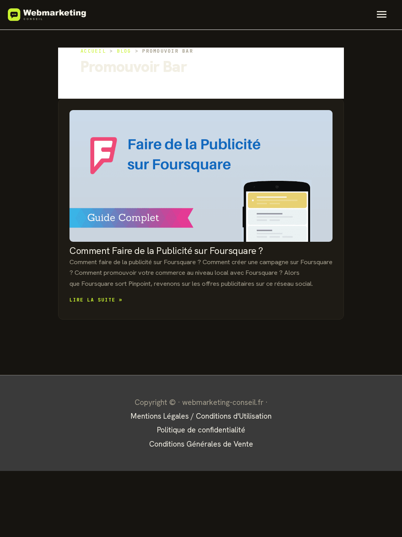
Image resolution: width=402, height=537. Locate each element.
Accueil (93, 51)
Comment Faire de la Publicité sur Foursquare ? (166, 251)
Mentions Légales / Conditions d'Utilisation (201, 416)
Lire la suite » (95, 300)
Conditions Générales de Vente (201, 444)
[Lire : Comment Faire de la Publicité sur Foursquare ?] (201, 176)
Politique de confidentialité (201, 430)
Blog (124, 51)
